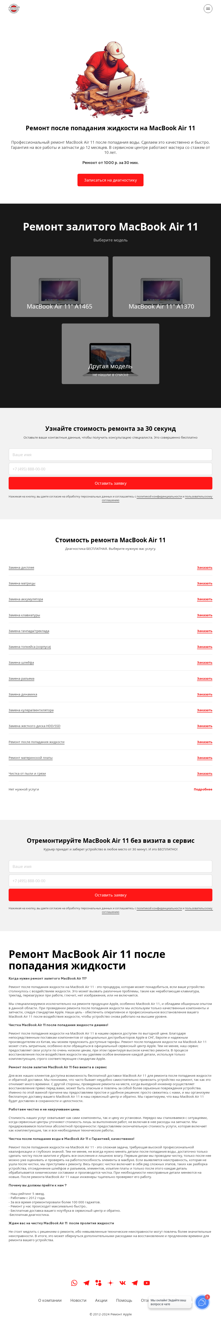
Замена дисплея (21, 567)
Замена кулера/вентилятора (31, 710)
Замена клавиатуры (24, 615)
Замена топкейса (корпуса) (30, 646)
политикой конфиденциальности (159, 496)
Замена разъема (21, 678)
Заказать (204, 567)
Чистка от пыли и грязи (27, 773)
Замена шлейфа (21, 662)
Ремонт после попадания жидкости (37, 742)
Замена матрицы (22, 583)
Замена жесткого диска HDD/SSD (34, 726)
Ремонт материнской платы (31, 757)
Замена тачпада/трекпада (29, 631)
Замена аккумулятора (26, 599)
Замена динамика (23, 694)
